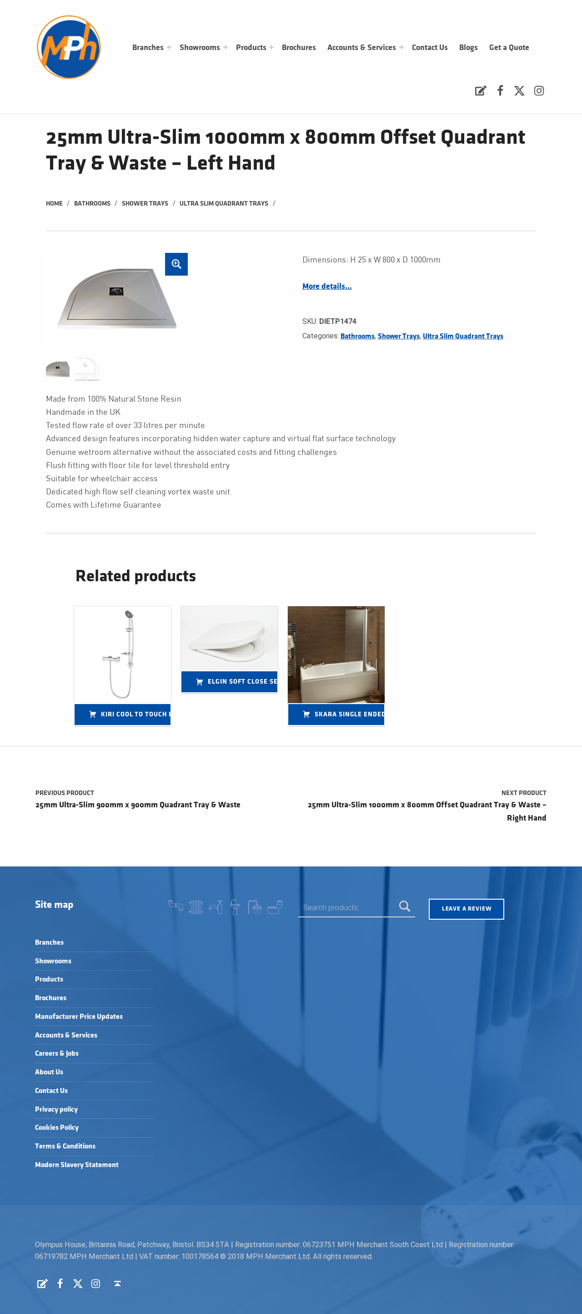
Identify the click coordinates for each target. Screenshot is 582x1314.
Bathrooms (92, 203)
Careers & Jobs (57, 1053)
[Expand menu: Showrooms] (225, 47)
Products (251, 47)
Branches (148, 47)
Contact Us (430, 47)
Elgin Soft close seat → (243, 682)
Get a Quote (509, 47)
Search (405, 907)
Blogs (468, 47)
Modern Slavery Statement (77, 1165)
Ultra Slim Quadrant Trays (224, 203)
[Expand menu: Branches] (169, 47)
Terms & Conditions (65, 1146)
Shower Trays (145, 203)
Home (54, 203)
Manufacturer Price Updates (79, 1016)
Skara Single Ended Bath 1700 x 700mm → (350, 714)
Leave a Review (467, 908)
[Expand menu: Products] (271, 47)
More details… (327, 286)
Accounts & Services (361, 47)
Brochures (299, 47)
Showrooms (200, 47)
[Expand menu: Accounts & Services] (401, 47)
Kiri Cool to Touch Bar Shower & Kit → (136, 714)
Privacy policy (56, 1109)
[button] (176, 264)
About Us (49, 1072)
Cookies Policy (57, 1127)
